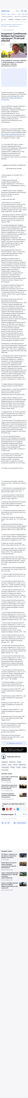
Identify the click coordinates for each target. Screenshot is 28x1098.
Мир (8, 14)
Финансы (13, 14)
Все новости (4, 26)
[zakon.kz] (5, 11)
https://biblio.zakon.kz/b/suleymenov (11, 134)
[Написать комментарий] (14, 819)
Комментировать (21, 823)
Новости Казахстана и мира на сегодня (11, 24)
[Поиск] (22, 11)
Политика (3, 14)
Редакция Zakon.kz (14, 26)
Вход (25, 814)
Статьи (18, 14)
